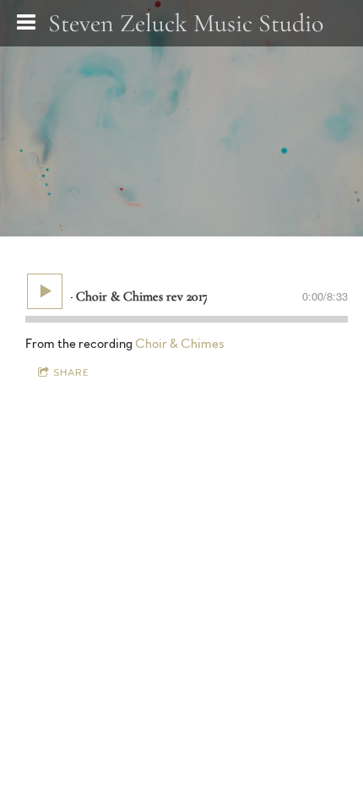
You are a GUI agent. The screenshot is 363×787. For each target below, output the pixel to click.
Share (71, 372)
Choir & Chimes (180, 343)
